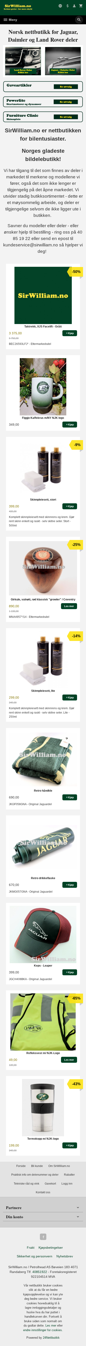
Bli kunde (37, 1166)
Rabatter (69, 1174)
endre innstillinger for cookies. (43, 1330)
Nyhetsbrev (64, 1256)
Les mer (51, 1325)
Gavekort (50, 1183)
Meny (12, 20)
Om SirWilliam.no (59, 1166)
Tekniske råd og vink (26, 1183)
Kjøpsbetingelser (51, 1247)
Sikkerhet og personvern (34, 1256)
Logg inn (66, 1183)
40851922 (39, 1272)
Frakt (30, 1247)
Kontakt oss (43, 1192)
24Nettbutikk (51, 1337)
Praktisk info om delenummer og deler (34, 1174)
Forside (21, 1166)
